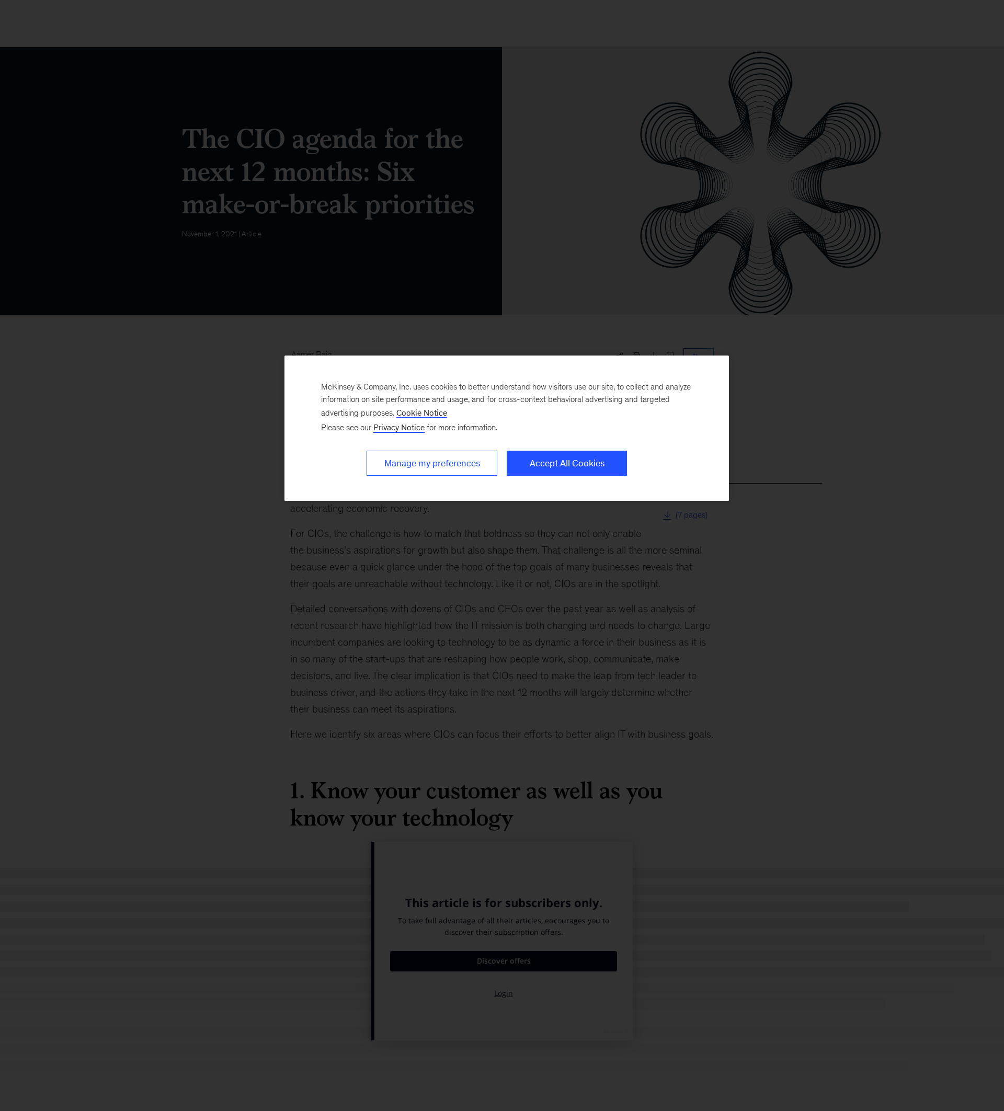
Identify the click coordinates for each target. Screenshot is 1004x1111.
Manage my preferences (432, 463)
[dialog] (506, 428)
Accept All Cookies (567, 463)
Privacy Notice (399, 427)
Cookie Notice (421, 412)
